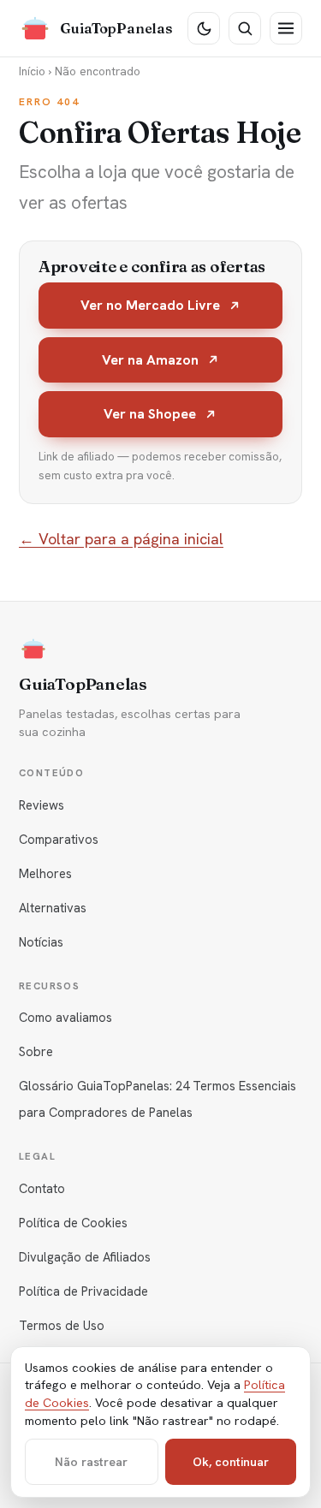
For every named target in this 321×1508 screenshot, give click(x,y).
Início (32, 71)
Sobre (36, 1051)
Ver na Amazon (150, 360)
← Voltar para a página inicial (121, 539)
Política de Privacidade (83, 1291)
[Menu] (286, 28)
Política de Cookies (73, 1222)
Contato (42, 1188)
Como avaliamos (65, 1017)
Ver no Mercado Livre (150, 305)
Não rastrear (91, 1461)
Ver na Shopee (150, 414)
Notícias (41, 942)
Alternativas (52, 907)
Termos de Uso (61, 1325)
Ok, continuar (231, 1461)
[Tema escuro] (203, 28)
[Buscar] (245, 28)
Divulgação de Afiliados (85, 1257)
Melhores (45, 873)
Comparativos (58, 839)
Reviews (41, 805)
